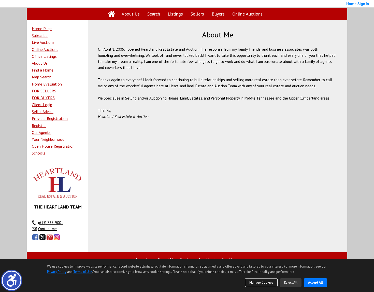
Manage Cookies (261, 282)
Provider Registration (50, 118)
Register (39, 125)
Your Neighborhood (48, 139)
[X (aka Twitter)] (42, 237)
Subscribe (40, 35)
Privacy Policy (56, 272)
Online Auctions (247, 14)
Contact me (47, 229)
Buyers (218, 14)
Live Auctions (43, 42)
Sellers (197, 14)
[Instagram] (57, 237)
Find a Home (42, 70)
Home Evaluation (47, 84)
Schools (38, 153)
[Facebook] (35, 237)
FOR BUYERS (43, 97)
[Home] (111, 14)
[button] (11, 280)
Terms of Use (82, 272)
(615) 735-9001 (50, 222)
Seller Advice (42, 111)
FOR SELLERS (44, 90)
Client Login (42, 104)
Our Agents (41, 132)
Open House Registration (53, 146)
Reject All (290, 282)
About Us (131, 14)
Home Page (42, 28)
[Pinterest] (50, 237)
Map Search (41, 76)
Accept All (315, 282)
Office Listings (44, 56)
